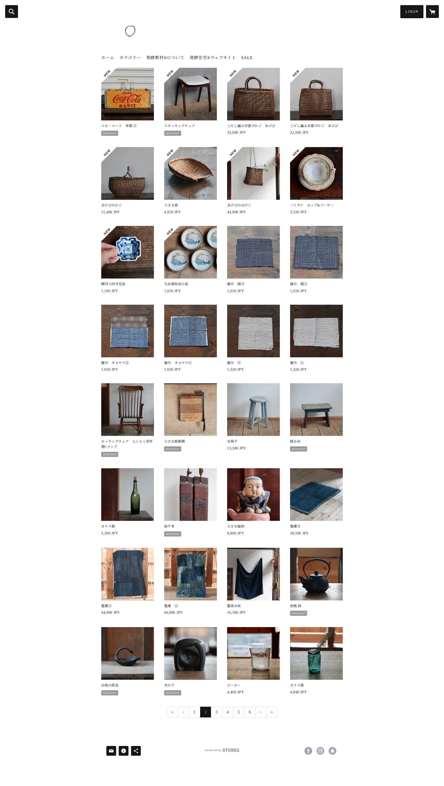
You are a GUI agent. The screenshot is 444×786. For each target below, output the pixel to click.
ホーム (107, 57)
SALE (247, 57)
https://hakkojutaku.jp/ (332, 751)
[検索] (11, 11)
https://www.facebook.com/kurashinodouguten (308, 751)
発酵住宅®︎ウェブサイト (213, 57)
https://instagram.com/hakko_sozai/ (320, 751)
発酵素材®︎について (165, 57)
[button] (411, 11)
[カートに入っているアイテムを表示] (432, 11)
